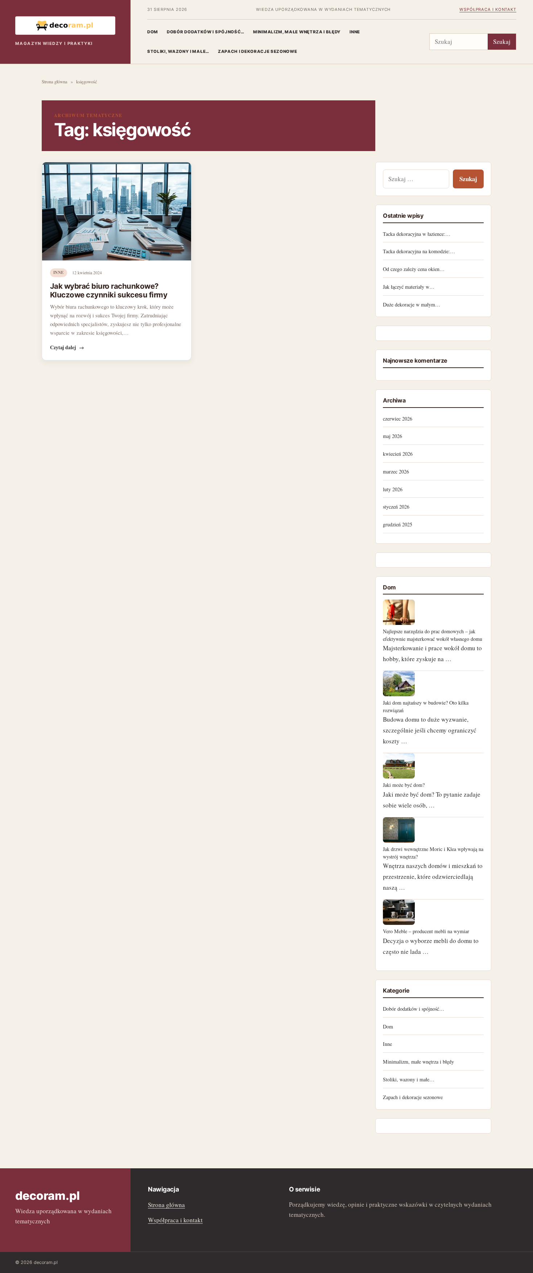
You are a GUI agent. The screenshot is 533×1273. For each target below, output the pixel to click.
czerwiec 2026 (397, 418)
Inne (355, 31)
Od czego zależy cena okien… (414, 269)
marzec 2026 (396, 471)
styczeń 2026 (396, 506)
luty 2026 (392, 489)
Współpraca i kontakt (487, 9)
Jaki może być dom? (404, 784)
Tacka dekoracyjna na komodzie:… (419, 251)
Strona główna (54, 82)
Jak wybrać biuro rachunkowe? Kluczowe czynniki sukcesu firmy (108, 290)
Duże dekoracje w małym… (411, 304)
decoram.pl (47, 1196)
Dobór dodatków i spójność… (205, 31)
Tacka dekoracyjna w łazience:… (416, 233)
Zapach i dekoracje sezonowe (257, 51)
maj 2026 (392, 436)
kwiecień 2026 (398, 453)
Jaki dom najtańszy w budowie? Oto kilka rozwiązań (425, 706)
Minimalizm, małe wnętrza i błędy (297, 31)
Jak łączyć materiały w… (408, 286)
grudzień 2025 (397, 524)
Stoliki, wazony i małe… (178, 51)
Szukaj (502, 41)
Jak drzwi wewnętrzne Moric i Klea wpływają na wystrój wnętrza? (433, 853)
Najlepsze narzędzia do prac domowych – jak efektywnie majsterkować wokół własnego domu (432, 635)
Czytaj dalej (67, 347)
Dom (152, 31)
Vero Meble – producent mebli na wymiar (426, 931)
